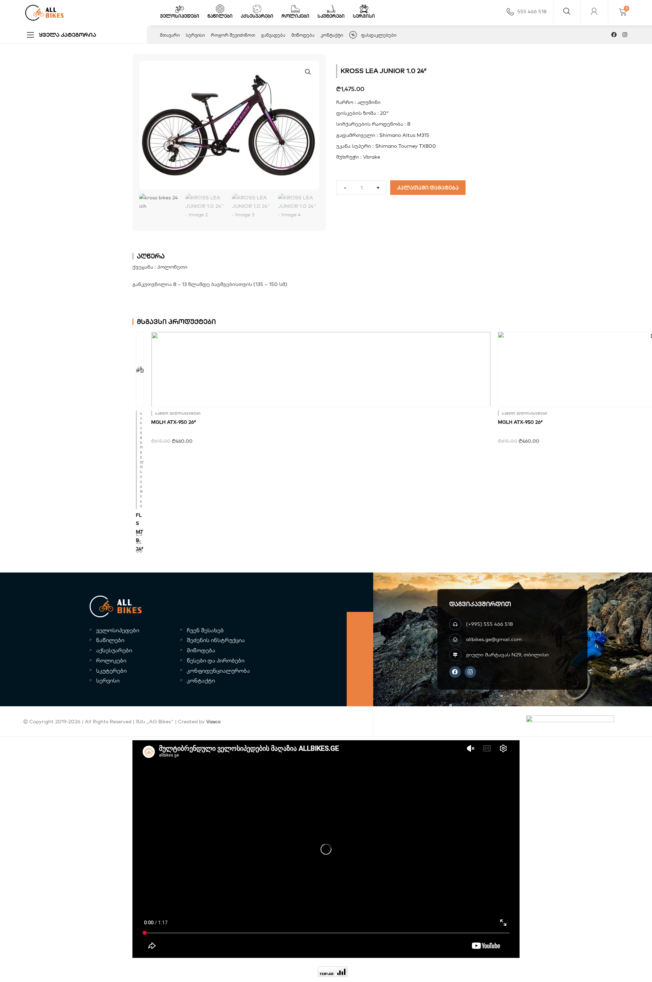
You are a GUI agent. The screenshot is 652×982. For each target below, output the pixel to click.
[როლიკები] (295, 8)
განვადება (273, 35)
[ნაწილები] (220, 8)
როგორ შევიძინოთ (233, 35)
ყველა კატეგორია (67, 34)
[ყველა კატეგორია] (30, 34)
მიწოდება (302, 35)
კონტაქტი (332, 35)
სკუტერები (331, 16)
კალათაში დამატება (428, 187)
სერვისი (364, 16)
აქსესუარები (257, 16)
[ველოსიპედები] (179, 8)
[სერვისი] (364, 8)
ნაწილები (220, 16)
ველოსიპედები (179, 16)
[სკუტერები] (331, 8)
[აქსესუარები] (257, 8)
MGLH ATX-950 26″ (173, 422)
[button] (308, 72)
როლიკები (295, 16)
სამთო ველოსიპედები (178, 413)
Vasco (213, 721)
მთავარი (170, 35)
